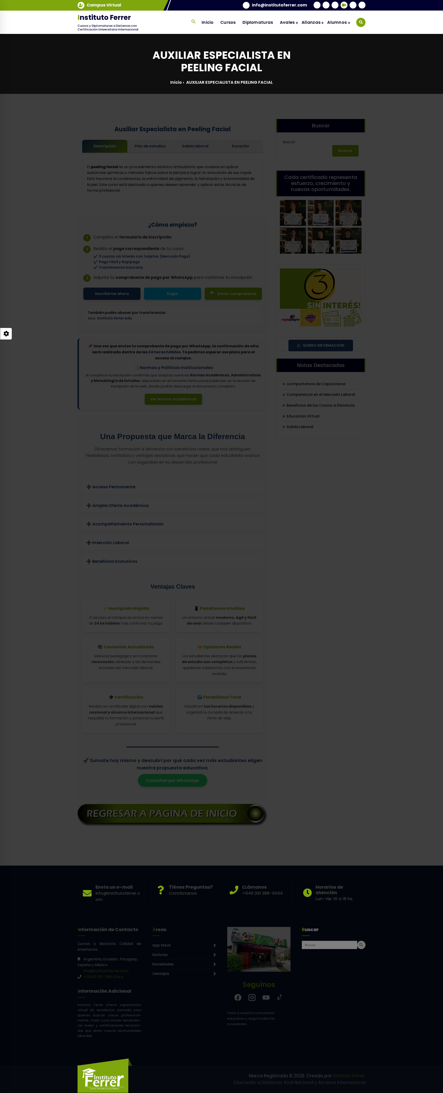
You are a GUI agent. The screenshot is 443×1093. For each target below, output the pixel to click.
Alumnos (337, 22)
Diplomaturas (257, 22)
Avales (287, 22)
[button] (193, 21)
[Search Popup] (360, 22)
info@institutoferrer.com (279, 5)
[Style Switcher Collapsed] (6, 334)
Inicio (208, 22)
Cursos (228, 22)
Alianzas (311, 22)
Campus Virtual (104, 5)
